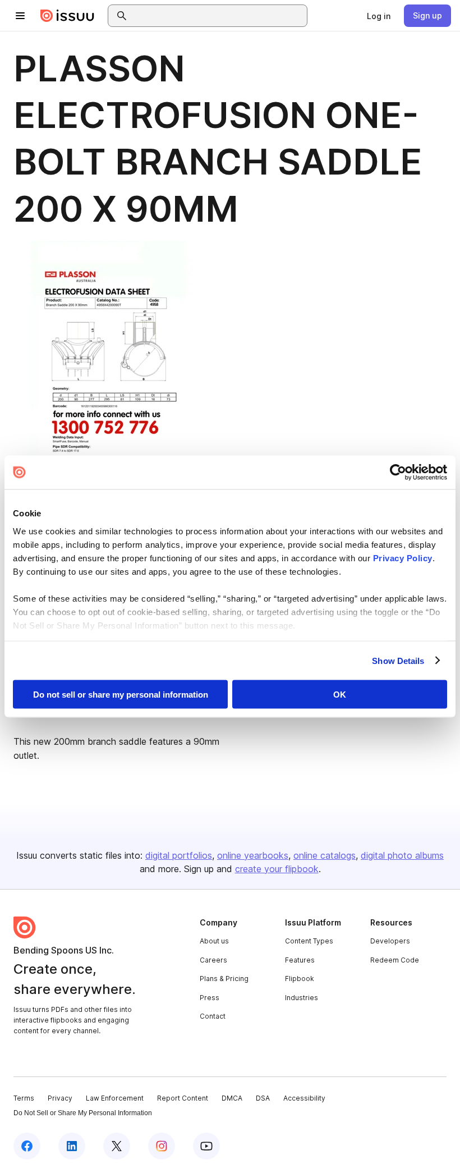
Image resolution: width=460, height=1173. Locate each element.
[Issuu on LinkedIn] (71, 1146)
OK (339, 694)
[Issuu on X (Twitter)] (116, 1146)
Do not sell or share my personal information (120, 694)
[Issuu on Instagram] (161, 1146)
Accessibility (304, 1098)
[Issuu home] (67, 16)
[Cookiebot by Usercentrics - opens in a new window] (398, 472)
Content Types (309, 941)
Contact (213, 1016)
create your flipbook (277, 868)
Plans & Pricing (224, 978)
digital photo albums (402, 855)
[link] (378, 15)
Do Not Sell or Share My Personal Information (82, 1113)
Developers (390, 941)
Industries (301, 997)
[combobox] (217, 15)
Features (300, 960)
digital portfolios (178, 855)
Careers (213, 960)
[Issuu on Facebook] (26, 1146)
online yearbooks (252, 855)
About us (214, 941)
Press (209, 997)
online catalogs (324, 855)
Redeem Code (394, 960)
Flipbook (299, 978)
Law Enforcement (115, 1098)
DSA (263, 1098)
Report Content (182, 1098)
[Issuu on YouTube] (206, 1146)
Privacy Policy (403, 557)
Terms (23, 1098)
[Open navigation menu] (20, 15)
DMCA (232, 1098)
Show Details (398, 660)
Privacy (60, 1098)
